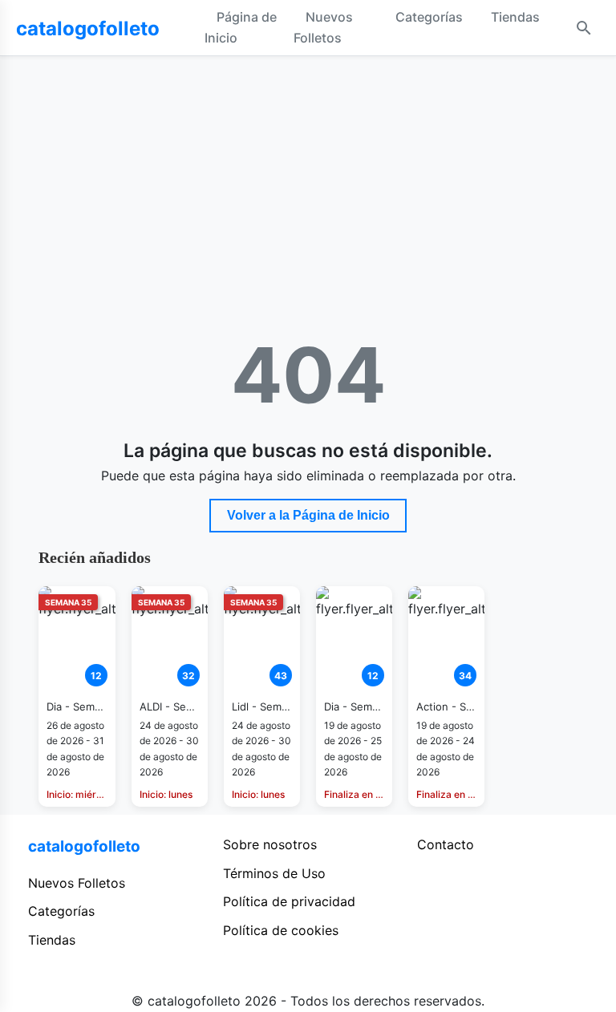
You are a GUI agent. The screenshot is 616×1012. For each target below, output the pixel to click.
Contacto (445, 844)
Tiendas (515, 17)
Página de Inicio (241, 27)
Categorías (429, 17)
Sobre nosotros (270, 844)
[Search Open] (584, 28)
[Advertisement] (308, 176)
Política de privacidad (289, 901)
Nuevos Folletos (323, 27)
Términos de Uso (274, 873)
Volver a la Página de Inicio (308, 515)
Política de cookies (280, 930)
